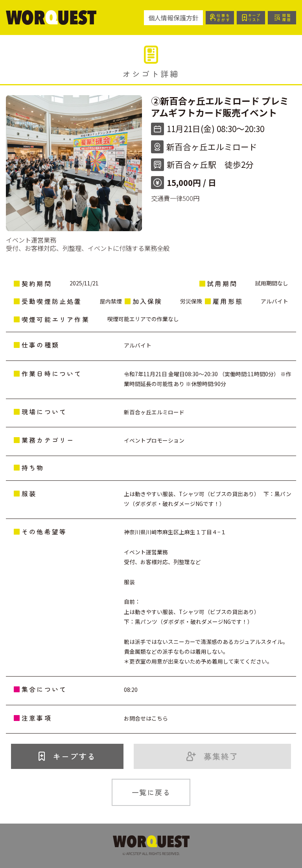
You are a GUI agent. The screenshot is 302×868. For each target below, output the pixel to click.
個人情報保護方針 (173, 17)
